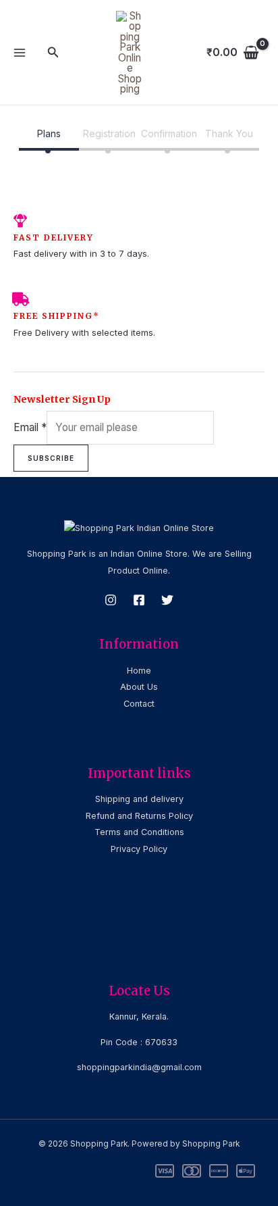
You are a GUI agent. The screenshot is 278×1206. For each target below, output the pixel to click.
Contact (139, 704)
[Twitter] (167, 600)
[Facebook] (139, 600)
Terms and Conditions (139, 832)
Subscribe (51, 458)
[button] (53, 52)
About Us (139, 687)
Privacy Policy (139, 849)
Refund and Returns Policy (139, 816)
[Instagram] (111, 600)
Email (30, 427)
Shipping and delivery (139, 799)
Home (139, 670)
